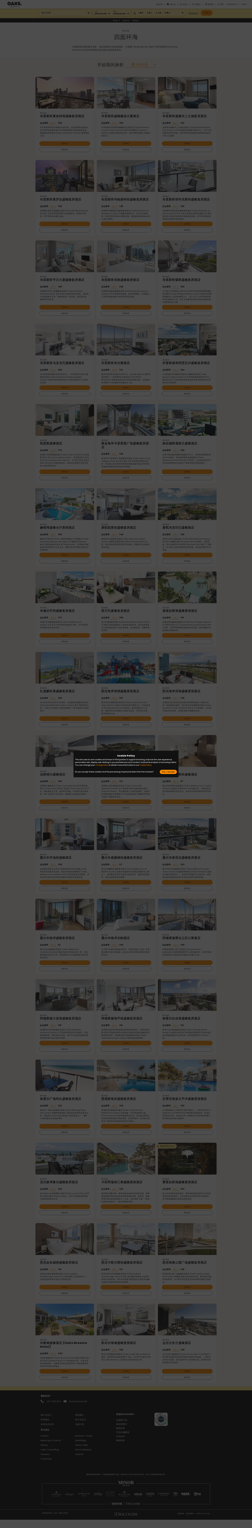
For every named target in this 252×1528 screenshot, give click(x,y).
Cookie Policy (145, 765)
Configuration (101, 765)
